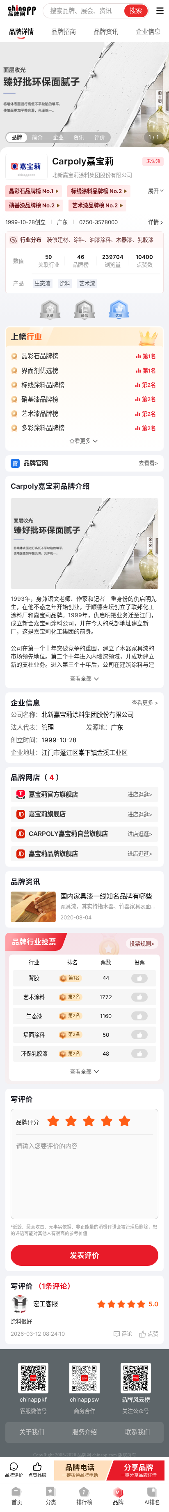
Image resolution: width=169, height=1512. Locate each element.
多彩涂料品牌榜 (42, 428)
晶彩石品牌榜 (39, 356)
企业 (58, 137)
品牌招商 (63, 32)
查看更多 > (145, 702)
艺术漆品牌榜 (39, 414)
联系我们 (137, 1432)
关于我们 (31, 1432)
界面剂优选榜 (39, 371)
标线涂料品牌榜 (42, 385)
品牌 (16, 137)
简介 (37, 137)
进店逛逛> (140, 794)
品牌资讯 (106, 32)
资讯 (78, 137)
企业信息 (148, 32)
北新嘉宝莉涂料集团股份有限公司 (92, 175)
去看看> (148, 463)
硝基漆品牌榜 (39, 399)
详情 (153, 222)
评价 (99, 137)
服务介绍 (84, 1432)
